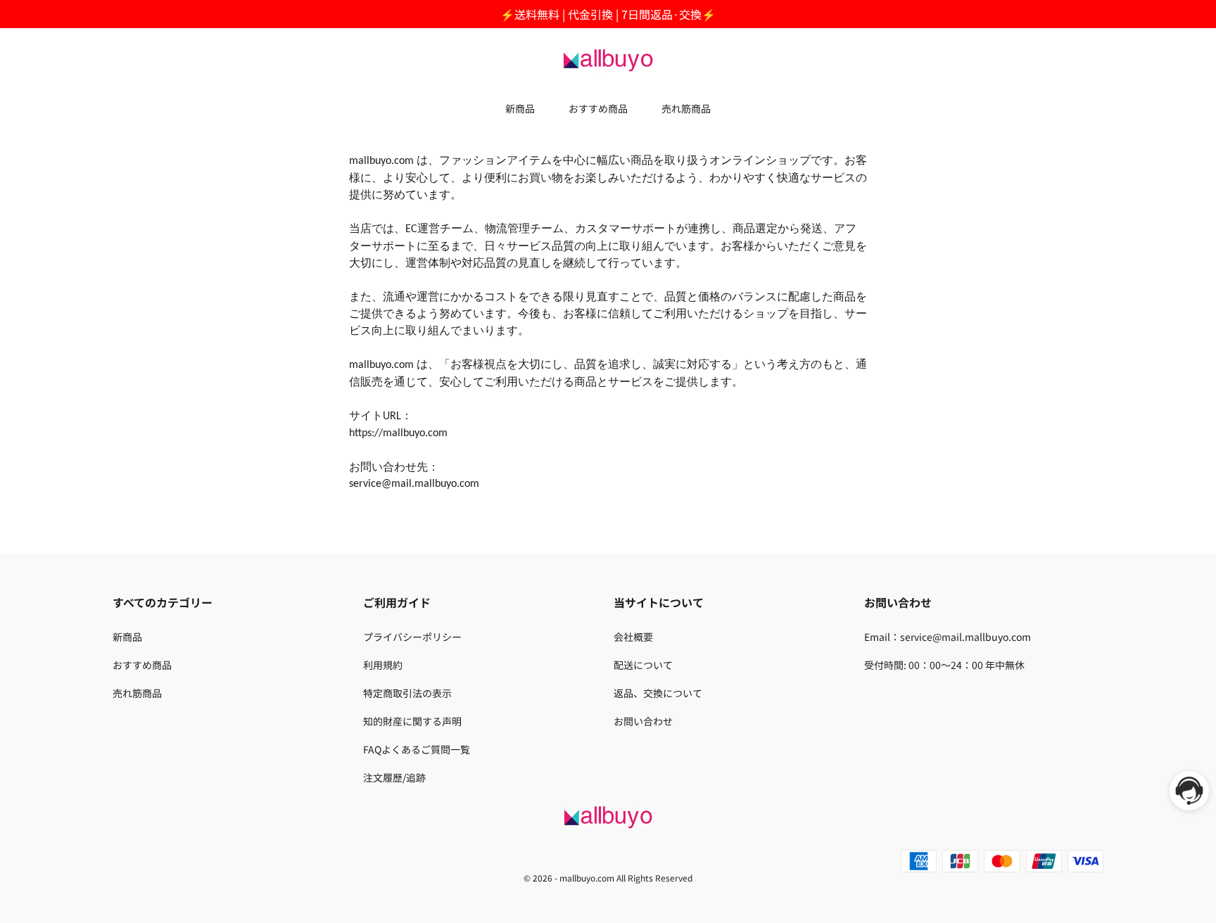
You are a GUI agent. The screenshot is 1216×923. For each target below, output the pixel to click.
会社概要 (633, 637)
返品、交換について (658, 693)
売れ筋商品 (686, 108)
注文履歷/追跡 (394, 777)
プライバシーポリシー (412, 637)
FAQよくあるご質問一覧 (416, 749)
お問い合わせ (643, 721)
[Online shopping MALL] (607, 58)
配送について (643, 665)
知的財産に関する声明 (412, 721)
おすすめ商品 (598, 108)
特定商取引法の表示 (407, 693)
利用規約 (383, 665)
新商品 (520, 108)
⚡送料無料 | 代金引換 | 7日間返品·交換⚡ (608, 14)
